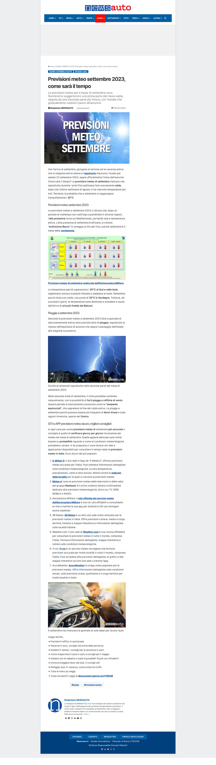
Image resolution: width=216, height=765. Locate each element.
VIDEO (135, 18)
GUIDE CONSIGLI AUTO (65, 66)
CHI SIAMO (77, 737)
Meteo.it (57, 481)
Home (52, 66)
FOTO (126, 18)
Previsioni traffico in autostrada (67, 641)
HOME (51, 18)
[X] (71, 718)
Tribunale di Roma (120, 741)
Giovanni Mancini (119, 745)
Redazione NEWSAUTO (61, 108)
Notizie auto (81, 71)
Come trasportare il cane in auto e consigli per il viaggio (80, 654)
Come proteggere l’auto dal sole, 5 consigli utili (75, 662)
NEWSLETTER (110, 737)
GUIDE (100, 18)
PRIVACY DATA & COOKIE (133, 737)
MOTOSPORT (113, 18)
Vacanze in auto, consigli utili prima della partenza (77, 645)
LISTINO (156, 18)
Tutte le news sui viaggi (63, 671)
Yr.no (62, 548)
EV (60, 18)
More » (87, 714)
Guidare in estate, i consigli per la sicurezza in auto (77, 650)
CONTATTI (92, 737)
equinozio (90, 173)
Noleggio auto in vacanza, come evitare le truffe (76, 667)
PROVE (89, 18)
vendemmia (67, 230)
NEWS (69, 18)
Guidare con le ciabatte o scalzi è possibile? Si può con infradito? (85, 658)
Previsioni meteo (93, 685)
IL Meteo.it (58, 460)
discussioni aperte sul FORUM (95, 676)
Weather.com (91, 532)
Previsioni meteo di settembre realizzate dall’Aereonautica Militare (86, 283)
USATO (145, 18)
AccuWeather (77, 565)
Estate (76, 685)
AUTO (79, 18)
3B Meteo (69, 515)
